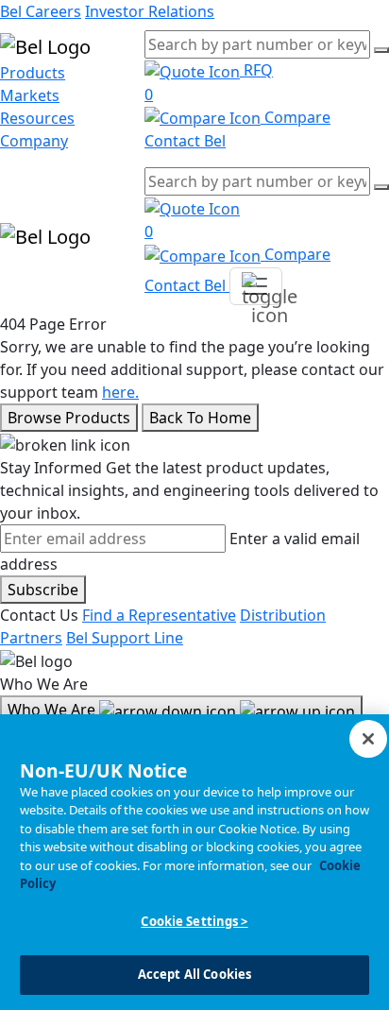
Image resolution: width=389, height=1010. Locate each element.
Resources (37, 118)
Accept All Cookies (194, 974)
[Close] (368, 739)
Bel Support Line (124, 637)
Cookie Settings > (194, 921)
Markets (29, 95)
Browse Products (69, 417)
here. (120, 392)
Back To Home (200, 417)
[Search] (381, 50)
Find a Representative (159, 615)
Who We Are (53, 709)
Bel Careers (40, 11)
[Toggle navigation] (255, 286)
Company (34, 140)
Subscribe (43, 589)
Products (32, 72)
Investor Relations (149, 11)
